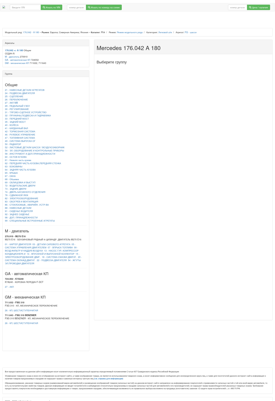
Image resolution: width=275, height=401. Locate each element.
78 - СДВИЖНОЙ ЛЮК (16, 195)
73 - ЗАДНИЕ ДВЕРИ (15, 188)
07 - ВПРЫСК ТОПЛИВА (60, 247)
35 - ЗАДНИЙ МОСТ (15, 121)
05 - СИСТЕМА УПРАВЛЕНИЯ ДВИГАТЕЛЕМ (40, 246)
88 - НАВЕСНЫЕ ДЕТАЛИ (18, 207)
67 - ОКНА (10, 176)
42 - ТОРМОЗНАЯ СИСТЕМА (20, 131)
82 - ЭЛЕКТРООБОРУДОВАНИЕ (21, 198)
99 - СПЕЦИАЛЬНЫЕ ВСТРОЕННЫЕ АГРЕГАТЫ (30, 220)
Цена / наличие (259, 7)
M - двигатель (12, 56)
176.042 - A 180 (31, 32)
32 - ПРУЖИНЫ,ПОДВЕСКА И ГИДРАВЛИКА (28, 115)
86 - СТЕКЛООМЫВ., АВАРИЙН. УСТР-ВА (27, 204)
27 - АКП (9, 286)
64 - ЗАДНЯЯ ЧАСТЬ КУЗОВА (20, 169)
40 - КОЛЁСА (11, 125)
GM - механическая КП (17, 63)
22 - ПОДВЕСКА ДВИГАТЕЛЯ (51, 260)
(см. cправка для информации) (108, 378)
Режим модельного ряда (130, 32)
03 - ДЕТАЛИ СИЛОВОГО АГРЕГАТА (51, 244)
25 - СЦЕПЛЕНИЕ (14, 96)
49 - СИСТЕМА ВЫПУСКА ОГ (20, 140)
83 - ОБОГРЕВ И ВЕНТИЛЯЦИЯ (21, 201)
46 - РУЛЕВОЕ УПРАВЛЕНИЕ (20, 134)
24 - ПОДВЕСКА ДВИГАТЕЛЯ (20, 93)
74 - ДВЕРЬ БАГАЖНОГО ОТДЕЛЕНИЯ (25, 191)
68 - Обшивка (12, 179)
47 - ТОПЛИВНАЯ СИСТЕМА (20, 137)
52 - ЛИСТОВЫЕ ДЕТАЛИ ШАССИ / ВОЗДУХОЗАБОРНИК (34, 147)
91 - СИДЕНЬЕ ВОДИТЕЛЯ (19, 211)
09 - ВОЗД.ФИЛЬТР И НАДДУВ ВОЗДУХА (41, 249)
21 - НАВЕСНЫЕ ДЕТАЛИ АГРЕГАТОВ (24, 89)
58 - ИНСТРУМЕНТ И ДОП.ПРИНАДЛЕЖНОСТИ (30, 153)
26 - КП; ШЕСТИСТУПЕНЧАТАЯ (21, 310)
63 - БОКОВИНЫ (13, 166)
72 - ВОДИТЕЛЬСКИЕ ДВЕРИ (20, 185)
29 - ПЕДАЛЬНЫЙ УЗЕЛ (17, 105)
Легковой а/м (165, 32)
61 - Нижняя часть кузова (18, 160)
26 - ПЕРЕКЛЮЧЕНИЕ (16, 99)
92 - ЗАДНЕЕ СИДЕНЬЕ (17, 214)
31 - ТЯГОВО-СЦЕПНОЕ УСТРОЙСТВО (25, 112)
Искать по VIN (52, 7)
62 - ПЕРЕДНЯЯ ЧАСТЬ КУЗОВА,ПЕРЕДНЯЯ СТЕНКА (33, 163)
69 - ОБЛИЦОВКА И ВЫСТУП (20, 182)
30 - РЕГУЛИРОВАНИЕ (17, 109)
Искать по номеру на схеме (105, 7)
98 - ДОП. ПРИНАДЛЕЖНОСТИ (21, 217)
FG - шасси (191, 32)
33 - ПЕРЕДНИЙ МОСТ (17, 118)
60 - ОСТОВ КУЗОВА (16, 156)
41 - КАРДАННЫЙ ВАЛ (16, 128)
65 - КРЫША (11, 172)
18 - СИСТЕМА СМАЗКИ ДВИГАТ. (59, 257)
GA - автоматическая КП (17, 59)
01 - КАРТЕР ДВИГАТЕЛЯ (18, 244)
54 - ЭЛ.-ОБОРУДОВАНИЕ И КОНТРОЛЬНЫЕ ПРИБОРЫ (34, 150)
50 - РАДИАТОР (13, 144)
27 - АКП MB (11, 102)
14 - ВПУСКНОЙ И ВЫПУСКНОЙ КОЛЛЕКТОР (50, 253)
